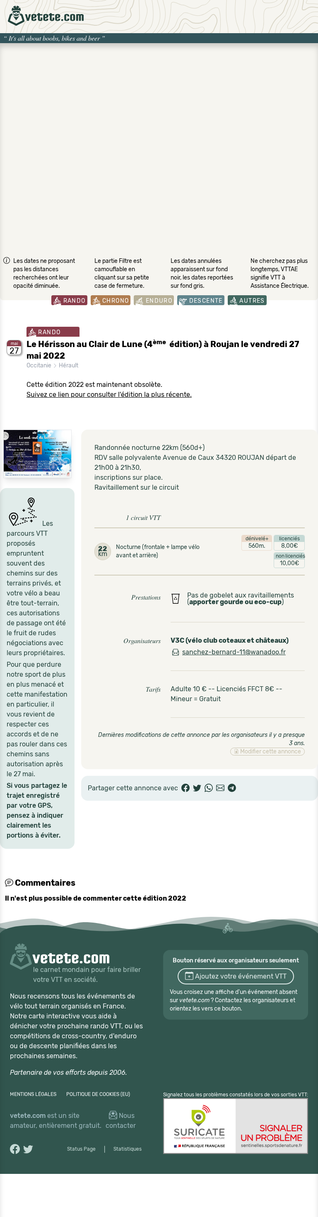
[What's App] (209, 788)
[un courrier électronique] (220, 788)
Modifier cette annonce (270, 751)
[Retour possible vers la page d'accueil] (46, 16)
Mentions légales (33, 1094)
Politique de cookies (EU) (98, 1094)
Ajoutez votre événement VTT (240, 976)
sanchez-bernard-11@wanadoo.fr (234, 652)
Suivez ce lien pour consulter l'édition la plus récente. (109, 394)
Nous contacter (121, 1121)
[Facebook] (185, 788)
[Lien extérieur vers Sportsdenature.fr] (235, 1126)
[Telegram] (232, 788)
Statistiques (127, 1149)
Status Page (81, 1149)
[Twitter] (197, 788)
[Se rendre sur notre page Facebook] (15, 1149)
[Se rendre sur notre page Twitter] (28, 1149)
